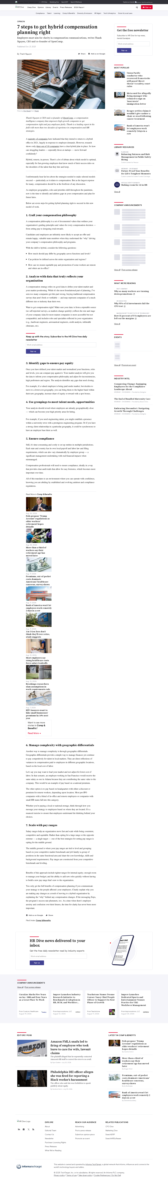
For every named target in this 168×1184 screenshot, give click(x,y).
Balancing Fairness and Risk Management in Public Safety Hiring (136, 157)
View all (117, 192)
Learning (57, 13)
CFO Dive (44, 2)
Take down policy (85, 1175)
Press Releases (66, 7)
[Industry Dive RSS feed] (33, 1129)
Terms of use (71, 1175)
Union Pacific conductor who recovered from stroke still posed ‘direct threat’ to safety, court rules (138, 80)
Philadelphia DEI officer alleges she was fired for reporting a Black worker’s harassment (72, 1076)
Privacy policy (59, 1175)
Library (48, 7)
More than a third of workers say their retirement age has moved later (135, 1062)
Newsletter (49, 1138)
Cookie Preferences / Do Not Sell (107, 1175)
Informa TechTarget (93, 1164)
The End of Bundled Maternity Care (132, 399)
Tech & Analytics (109, 13)
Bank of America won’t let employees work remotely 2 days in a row (138, 129)
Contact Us (49, 1134)
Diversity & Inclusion (84, 13)
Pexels (37, 111)
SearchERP (64, 2)
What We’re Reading (53, 1150)
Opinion (41, 7)
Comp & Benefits (69, 13)
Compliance (40, 13)
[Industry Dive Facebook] (23, 1129)
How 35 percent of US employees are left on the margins (132, 317)
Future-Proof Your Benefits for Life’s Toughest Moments (136, 172)
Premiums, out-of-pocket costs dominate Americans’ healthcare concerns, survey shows (136, 1079)
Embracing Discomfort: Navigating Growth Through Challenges (131, 409)
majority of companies (38, 138)
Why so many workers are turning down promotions (131, 292)
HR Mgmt (97, 13)
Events (55, 7)
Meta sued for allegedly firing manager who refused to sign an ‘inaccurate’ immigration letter (139, 98)
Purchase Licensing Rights (55, 1142)
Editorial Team (50, 1130)
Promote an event (129, 365)
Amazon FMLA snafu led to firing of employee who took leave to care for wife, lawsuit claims (71, 1047)
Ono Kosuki (27, 111)
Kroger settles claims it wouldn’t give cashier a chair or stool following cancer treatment (139, 114)
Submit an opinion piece (85, 1134)
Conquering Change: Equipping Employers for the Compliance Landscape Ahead (130, 387)
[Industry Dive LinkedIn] (19, 1129)
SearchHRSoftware (76, 2)
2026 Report (79, 7)
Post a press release (129, 270)
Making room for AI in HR (134, 185)
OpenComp (68, 117)
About (47, 1126)
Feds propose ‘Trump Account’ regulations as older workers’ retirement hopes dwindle (135, 1045)
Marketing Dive (54, 2)
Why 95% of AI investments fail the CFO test (131, 304)
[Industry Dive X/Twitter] (28, 1129)
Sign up (148, 7)
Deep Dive (32, 7)
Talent (49, 13)
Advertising (79, 1126)
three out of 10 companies (47, 146)
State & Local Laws (125, 13)
